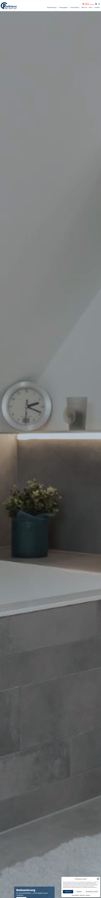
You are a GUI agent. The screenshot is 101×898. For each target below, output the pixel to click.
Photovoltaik (74, 7)
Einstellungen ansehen (92, 891)
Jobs (90, 7)
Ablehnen (79, 891)
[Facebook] (96, 4)
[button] (98, 879)
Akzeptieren (68, 891)
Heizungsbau (63, 7)
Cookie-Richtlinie (75, 895)
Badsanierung (51, 7)
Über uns (84, 7)
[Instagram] (99, 4)
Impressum (88, 895)
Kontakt (97, 7)
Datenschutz (82, 895)
